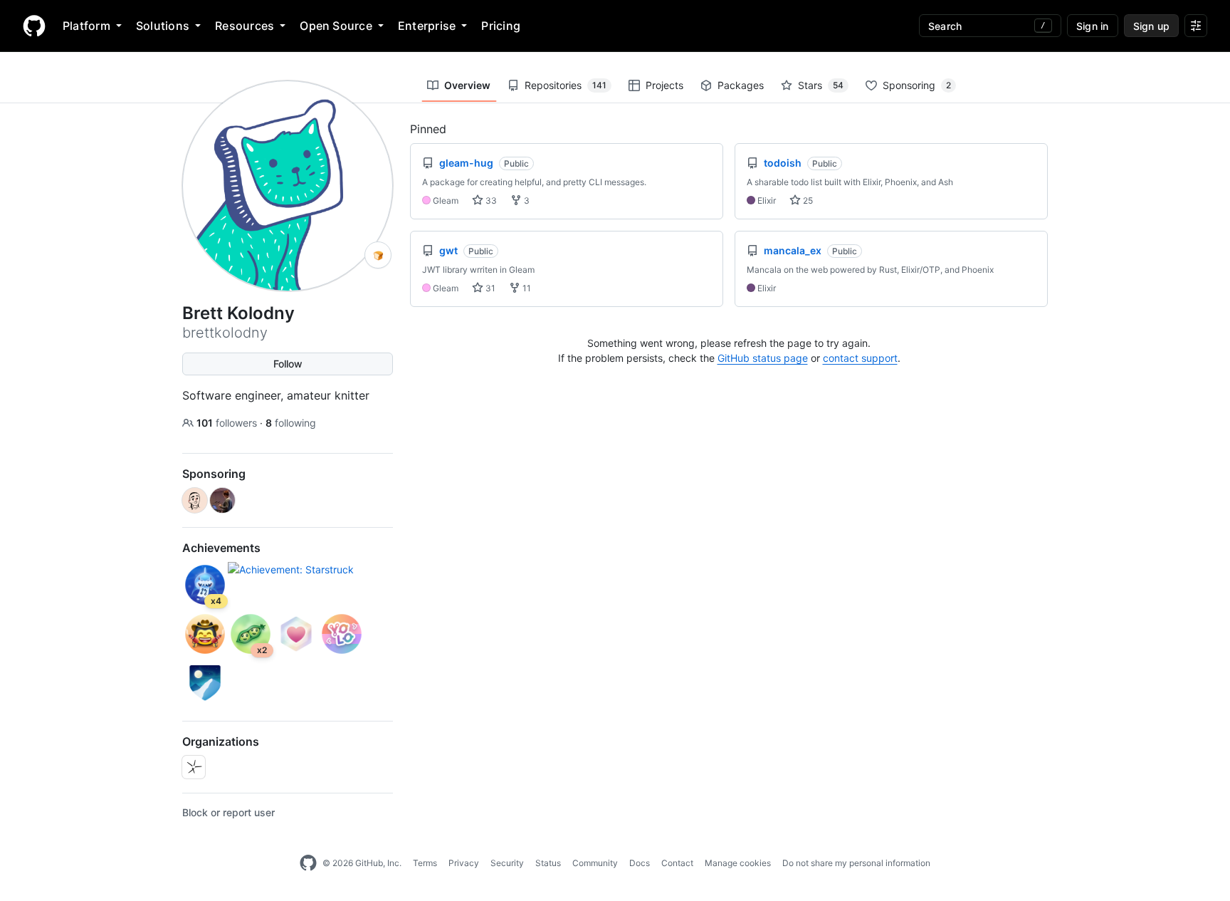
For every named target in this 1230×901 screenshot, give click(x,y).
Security (507, 863)
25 (807, 200)
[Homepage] (34, 25)
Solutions (162, 26)
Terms (425, 863)
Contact (677, 863)
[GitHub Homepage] (308, 863)
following (291, 423)
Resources (244, 26)
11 (525, 288)
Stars (820, 85)
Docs (639, 863)
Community (595, 863)
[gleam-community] (193, 767)
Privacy (463, 863)
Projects (664, 85)
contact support (860, 358)
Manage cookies (738, 863)
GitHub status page (763, 358)
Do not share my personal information (856, 863)
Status (548, 863)
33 (490, 200)
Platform (86, 26)
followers (228, 423)
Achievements (221, 548)
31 (489, 288)
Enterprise (427, 26)
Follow (288, 364)
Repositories (565, 85)
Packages (741, 85)
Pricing (500, 26)
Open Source (336, 26)
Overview (467, 85)
